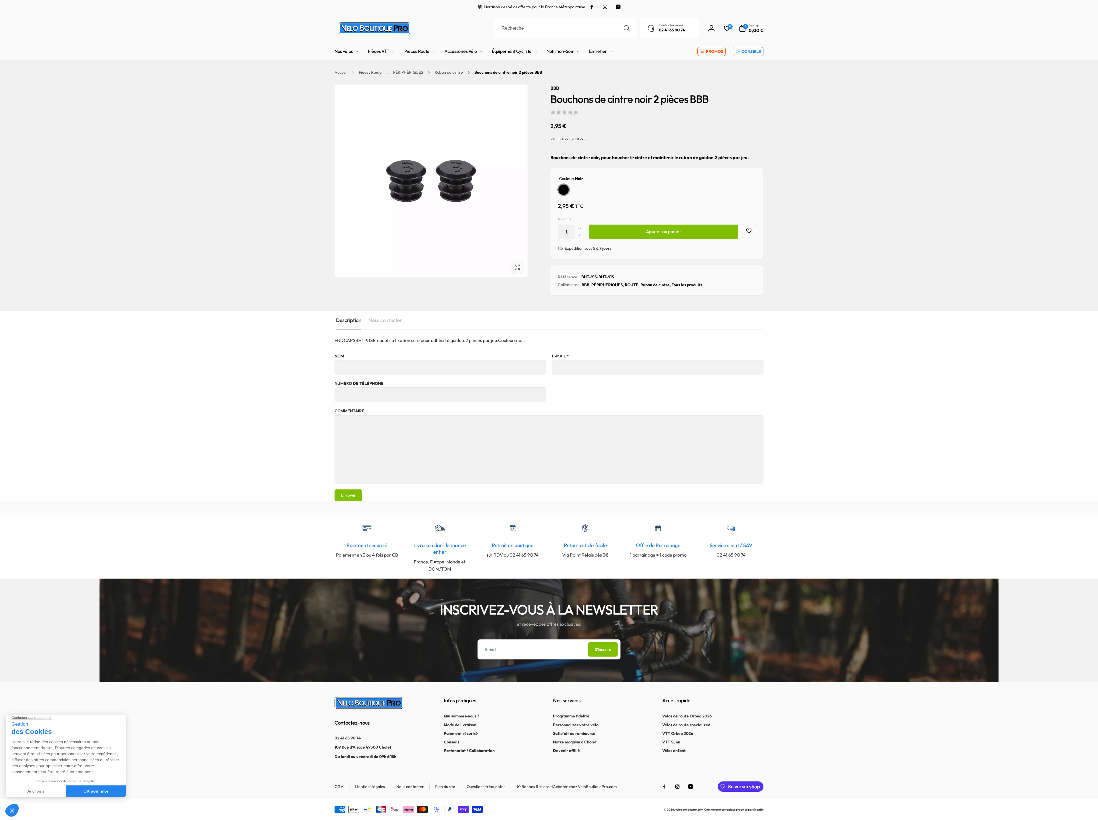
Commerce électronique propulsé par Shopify (733, 809)
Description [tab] (348, 320)
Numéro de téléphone (359, 383)
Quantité (564, 219)
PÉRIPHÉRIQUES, (607, 284)
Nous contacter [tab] (385, 320)
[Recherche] (626, 28)
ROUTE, (632, 284)
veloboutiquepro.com (689, 809)
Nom (339, 356)
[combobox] (565, 28)
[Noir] (563, 190)
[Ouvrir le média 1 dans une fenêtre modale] (431, 181)
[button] (751, 28)
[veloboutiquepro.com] (369, 707)
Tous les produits (687, 284)
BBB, (586, 284)
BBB (554, 88)
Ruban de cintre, (655, 284)
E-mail (560, 356)
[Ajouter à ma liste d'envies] (749, 231)
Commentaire (349, 410)
